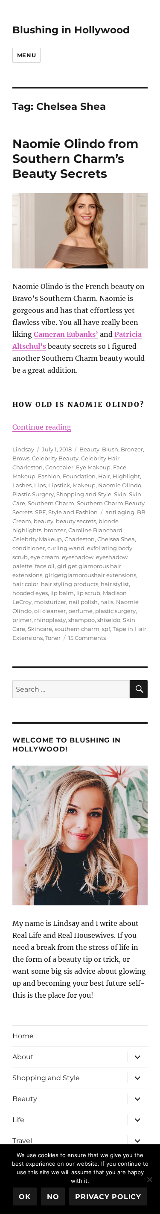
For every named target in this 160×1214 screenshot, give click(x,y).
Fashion (49, 476)
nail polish (83, 601)
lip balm (62, 592)
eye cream (44, 557)
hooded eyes (30, 592)
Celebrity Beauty (55, 458)
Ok (25, 1197)
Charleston (27, 467)
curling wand (65, 548)
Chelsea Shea (116, 539)
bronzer (55, 530)
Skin (120, 494)
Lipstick (59, 485)
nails (106, 601)
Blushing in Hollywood (71, 30)
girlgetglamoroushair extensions (90, 575)
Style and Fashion (73, 512)
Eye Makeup (93, 467)
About (23, 1057)
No (53, 1197)
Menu (26, 55)
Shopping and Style (83, 494)
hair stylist (115, 583)
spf (106, 628)
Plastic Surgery (33, 494)
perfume (80, 610)
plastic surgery (115, 610)
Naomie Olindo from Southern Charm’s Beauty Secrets (75, 158)
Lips (40, 485)
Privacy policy (108, 1197)
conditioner (28, 548)
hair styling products (69, 583)
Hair (104, 476)
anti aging (119, 512)
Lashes (22, 485)
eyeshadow (77, 557)
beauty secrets (76, 521)
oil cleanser (50, 610)
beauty (43, 521)
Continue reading (41, 427)
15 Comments (87, 637)
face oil (45, 566)
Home (23, 1036)
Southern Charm (51, 503)
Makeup (84, 485)
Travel (22, 1141)
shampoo (81, 619)
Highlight (126, 476)
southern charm (77, 628)
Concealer (59, 467)
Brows (20, 458)
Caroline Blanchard (95, 530)
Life (18, 1120)
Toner (53, 637)
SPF (40, 512)
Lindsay (23, 449)
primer (22, 619)
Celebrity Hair (100, 458)
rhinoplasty (50, 619)
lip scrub (88, 592)
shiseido (108, 619)
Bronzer (132, 449)
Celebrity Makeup (37, 539)
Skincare (40, 628)
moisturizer (50, 601)
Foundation (79, 476)
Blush (110, 449)
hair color (25, 583)
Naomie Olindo (119, 485)
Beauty (89, 449)
